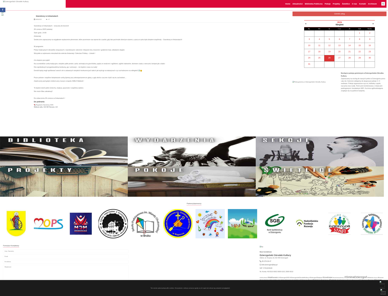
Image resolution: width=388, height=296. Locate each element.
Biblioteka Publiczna (314, 4)
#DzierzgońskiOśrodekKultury (299, 277)
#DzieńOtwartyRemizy (338, 277)
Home (287, 4)
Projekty (336, 4)
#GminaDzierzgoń (355, 277)
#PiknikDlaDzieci (325, 279)
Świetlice (346, 4)
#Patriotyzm (316, 280)
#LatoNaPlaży (295, 279)
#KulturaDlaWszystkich (275, 279)
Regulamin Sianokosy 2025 (44, 105)
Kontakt (362, 4)
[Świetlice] (320, 181)
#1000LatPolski (263, 277)
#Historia (370, 277)
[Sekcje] (320, 151)
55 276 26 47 (266, 261)
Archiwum (372, 4)
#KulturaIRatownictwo (286, 279)
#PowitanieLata (334, 280)
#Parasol (310, 279)
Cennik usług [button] (339, 14)
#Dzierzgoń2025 (284, 277)
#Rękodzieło (378, 280)
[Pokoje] (192, 181)
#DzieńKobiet (327, 277)
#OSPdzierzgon (303, 279)
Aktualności (297, 4)
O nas (354, 4)
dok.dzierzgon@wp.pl (269, 265)
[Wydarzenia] (192, 151)
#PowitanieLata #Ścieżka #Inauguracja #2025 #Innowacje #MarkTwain (356, 279)
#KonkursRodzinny (264, 279)
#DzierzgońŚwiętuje (315, 277)
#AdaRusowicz (273, 277)
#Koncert (380, 277)
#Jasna (375, 277)
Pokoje (328, 4)
